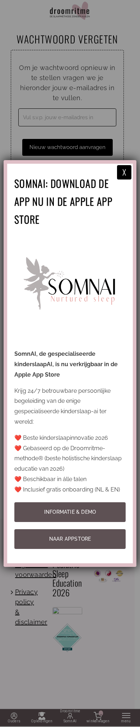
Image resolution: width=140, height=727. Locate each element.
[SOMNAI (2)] (70, 236)
